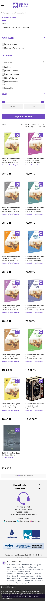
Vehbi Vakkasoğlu (12, 74)
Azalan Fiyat (33, 125)
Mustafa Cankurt (11, 78)
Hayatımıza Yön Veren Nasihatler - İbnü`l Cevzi (10, 309)
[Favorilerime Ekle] (17, 135)
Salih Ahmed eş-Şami (11, 158)
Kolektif (8, 67)
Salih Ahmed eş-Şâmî (34, 355)
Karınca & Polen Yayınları (14, 48)
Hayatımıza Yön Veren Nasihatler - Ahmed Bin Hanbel (33, 259)
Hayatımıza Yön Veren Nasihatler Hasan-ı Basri (33, 358)
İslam (4, 24)
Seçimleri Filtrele (23, 116)
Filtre (4, 125)
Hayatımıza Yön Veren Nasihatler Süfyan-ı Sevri (10, 407)
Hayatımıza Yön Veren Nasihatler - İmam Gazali (10, 259)
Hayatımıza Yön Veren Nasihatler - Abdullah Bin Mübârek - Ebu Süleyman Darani (33, 161)
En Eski (44, 125)
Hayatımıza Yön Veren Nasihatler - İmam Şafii (33, 210)
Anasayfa (6, 13)
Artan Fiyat (27, 125)
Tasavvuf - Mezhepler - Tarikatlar (16, 27)
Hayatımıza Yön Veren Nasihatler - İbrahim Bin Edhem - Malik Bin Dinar (10, 161)
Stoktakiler (9, 88)
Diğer (5, 31)
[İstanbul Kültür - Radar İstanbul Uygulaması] (23, 546)
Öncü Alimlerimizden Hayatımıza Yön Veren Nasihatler (32, 407)
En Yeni (39, 125)
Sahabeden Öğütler (8, 455)
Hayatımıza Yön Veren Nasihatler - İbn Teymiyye (10, 210)
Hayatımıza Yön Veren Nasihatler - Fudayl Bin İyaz (34, 309)
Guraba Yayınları (11, 44)
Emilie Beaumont (11, 82)
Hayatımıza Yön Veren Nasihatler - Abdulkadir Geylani (10, 358)
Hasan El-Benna (11, 71)
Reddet (39, 578)
